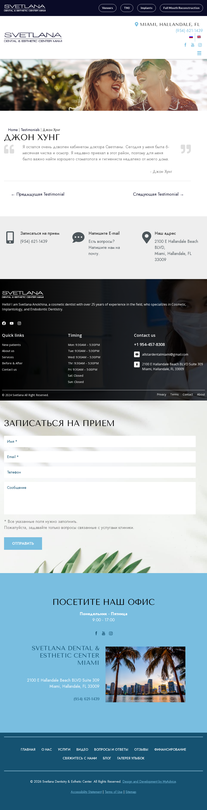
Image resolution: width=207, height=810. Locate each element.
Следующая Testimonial (158, 194)
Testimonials (30, 129)
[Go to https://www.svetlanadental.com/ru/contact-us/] (102, 244)
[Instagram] (19, 323)
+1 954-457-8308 (149, 344)
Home (13, 129)
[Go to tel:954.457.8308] (34, 238)
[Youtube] (12, 323)
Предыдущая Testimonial (37, 194)
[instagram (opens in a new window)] (200, 44)
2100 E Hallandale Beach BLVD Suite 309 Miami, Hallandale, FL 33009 (63, 683)
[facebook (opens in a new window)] (186, 44)
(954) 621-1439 (189, 31)
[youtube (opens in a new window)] (193, 44)
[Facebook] (4, 323)
